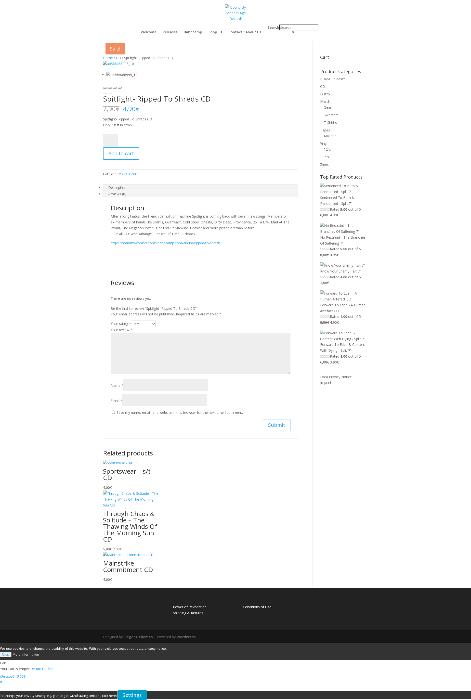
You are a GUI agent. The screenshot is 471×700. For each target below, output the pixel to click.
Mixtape (330, 135)
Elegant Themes (138, 637)
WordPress (186, 637)
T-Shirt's (330, 122)
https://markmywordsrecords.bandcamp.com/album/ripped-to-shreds (166, 243)
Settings (132, 695)
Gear (327, 107)
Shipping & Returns (188, 612)
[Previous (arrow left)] (105, 93)
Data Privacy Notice (336, 377)
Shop (213, 32)
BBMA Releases (333, 79)
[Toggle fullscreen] (115, 88)
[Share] (110, 88)
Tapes (325, 130)
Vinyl (323, 143)
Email (116, 400)
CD (118, 57)
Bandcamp (193, 32)
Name (117, 385)
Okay (6, 654)
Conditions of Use (257, 607)
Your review (121, 329)
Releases (170, 32)
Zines (324, 164)
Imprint (325, 382)
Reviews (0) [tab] (117, 194)
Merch (325, 101)
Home (108, 57)
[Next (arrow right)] (110, 93)
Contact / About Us (244, 32)
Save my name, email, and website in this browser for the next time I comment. (180, 412)
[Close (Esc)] (105, 88)
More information (26, 654)
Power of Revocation (190, 607)
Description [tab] (117, 187)
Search (273, 27)
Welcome (148, 32)
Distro (134, 173)
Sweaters (331, 115)
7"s (326, 157)
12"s (327, 149)
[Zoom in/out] (120, 88)
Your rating (121, 323)
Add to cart (121, 153)
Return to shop (42, 668)
